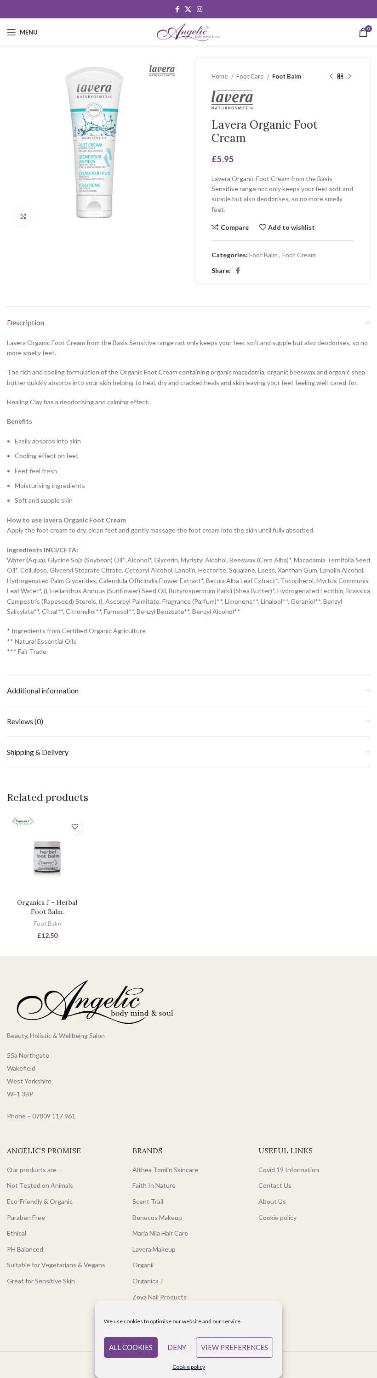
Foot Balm (286, 76)
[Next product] (349, 76)
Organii (143, 1265)
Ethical (16, 1233)
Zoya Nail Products (159, 1297)
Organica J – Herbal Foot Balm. (47, 907)
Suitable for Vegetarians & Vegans (56, 1265)
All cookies (131, 1347)
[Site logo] (188, 31)
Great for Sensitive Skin (41, 1281)
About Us (272, 1201)
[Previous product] (331, 76)
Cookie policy (188, 1366)
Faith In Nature (154, 1185)
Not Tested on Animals (40, 1185)
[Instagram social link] (199, 9)
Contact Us (274, 1185)
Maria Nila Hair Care (160, 1233)
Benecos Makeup (157, 1217)
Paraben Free (26, 1217)
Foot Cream (299, 255)
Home (220, 76)
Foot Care (250, 76)
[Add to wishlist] (75, 826)
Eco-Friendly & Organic (40, 1201)
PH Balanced (25, 1249)
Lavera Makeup (154, 1249)
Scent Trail (147, 1201)
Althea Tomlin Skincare (165, 1170)
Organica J (147, 1281)
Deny (176, 1347)
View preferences (234, 1347)
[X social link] (188, 9)
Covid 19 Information (288, 1170)
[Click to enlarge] (23, 216)
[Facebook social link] (177, 9)
